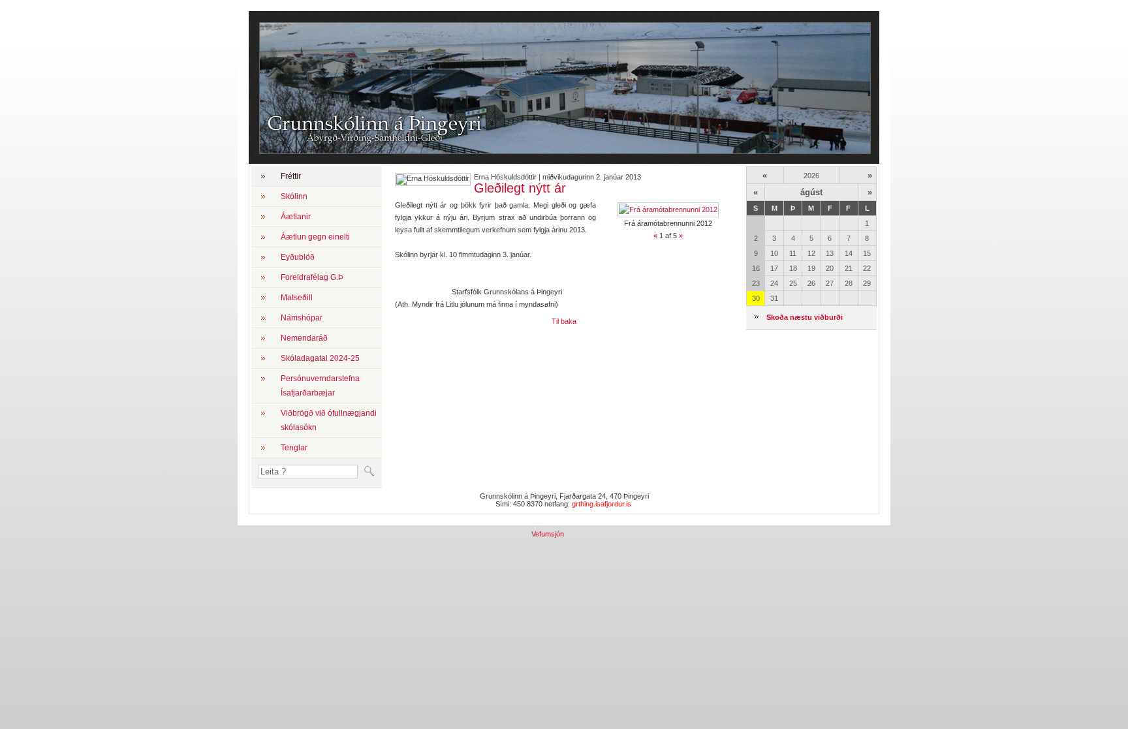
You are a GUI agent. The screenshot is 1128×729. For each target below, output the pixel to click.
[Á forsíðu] (370, 144)
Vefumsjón (547, 534)
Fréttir (291, 176)
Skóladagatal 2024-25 (320, 358)
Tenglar (294, 447)
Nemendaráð (304, 338)
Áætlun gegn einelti (315, 236)
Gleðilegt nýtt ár (520, 188)
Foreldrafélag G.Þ (312, 277)
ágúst (811, 192)
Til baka (564, 321)
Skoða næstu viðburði (804, 317)
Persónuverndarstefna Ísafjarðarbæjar (320, 385)
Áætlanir (296, 216)
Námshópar (301, 317)
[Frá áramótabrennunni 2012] (668, 209)
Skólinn (294, 196)
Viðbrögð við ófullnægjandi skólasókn (329, 420)
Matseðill (297, 297)
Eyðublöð (298, 257)
